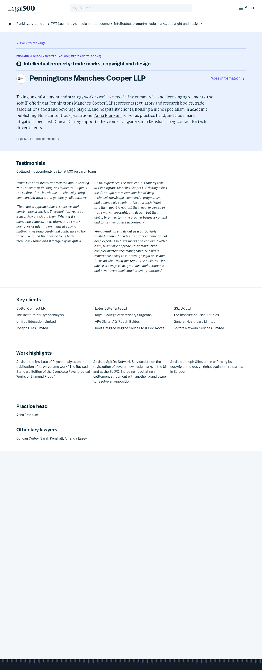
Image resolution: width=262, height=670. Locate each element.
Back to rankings (32, 43)
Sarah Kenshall (151, 121)
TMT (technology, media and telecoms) (80, 24)
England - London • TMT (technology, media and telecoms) (58, 56)
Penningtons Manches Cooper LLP (87, 78)
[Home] (35, 8)
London (40, 24)
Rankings (23, 24)
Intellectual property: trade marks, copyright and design (157, 24)
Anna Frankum (108, 115)
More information (226, 79)
